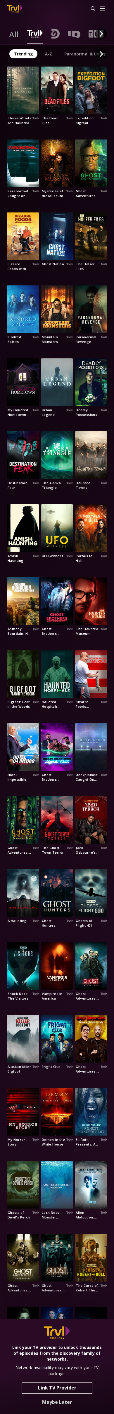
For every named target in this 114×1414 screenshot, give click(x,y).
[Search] (90, 9)
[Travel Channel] (15, 9)
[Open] (102, 9)
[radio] (14, 33)
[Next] (101, 34)
